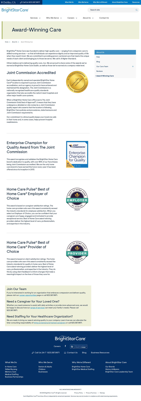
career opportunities (28, 295)
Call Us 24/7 (47, 353)
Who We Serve (83, 3)
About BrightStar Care (120, 3)
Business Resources (100, 353)
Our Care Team (102, 67)
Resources (136, 3)
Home (6, 42)
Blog (98, 62)
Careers (57, 346)
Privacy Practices (91, 393)
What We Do (69, 3)
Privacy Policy (78, 393)
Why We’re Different (100, 3)
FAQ (98, 57)
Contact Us (72, 353)
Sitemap (102, 393)
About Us (14, 42)
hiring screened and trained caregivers (50, 323)
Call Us (31, 2)
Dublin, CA (9, 2)
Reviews (99, 71)
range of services (37, 308)
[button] (34, 18)
